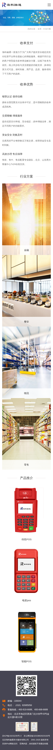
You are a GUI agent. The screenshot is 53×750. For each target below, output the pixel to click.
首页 (39, 29)
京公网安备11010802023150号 (37, 736)
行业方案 (47, 29)
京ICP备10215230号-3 (11, 736)
